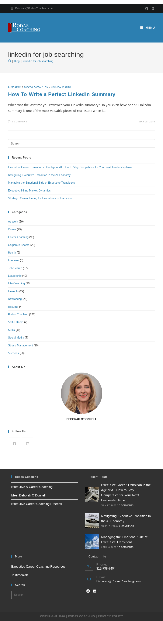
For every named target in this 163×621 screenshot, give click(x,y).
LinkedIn (14, 86)
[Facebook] (147, 8)
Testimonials (19, 575)
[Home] (9, 61)
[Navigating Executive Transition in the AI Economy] (92, 520)
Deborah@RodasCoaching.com (34, 8)
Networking (15, 299)
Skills (11, 330)
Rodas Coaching (36, 86)
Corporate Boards (19, 245)
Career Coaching (18, 237)
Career (12, 229)
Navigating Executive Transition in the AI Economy (39, 175)
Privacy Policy (110, 616)
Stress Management (20, 345)
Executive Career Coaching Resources (38, 566)
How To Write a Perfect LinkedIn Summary (61, 94)
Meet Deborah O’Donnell (28, 495)
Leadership (14, 275)
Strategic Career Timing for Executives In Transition (40, 198)
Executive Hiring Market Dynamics (29, 190)
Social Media (61, 86)
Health (12, 252)
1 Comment (19, 121)
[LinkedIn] (152, 8)
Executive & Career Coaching (31, 487)
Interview (13, 260)
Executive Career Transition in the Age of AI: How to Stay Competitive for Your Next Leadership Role (70, 167)
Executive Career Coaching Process (36, 504)
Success (13, 353)
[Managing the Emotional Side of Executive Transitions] (92, 541)
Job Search (15, 268)
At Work (13, 221)
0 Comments (126, 505)
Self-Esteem (15, 322)
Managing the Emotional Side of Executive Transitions (41, 182)
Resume (13, 306)
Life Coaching (16, 283)
